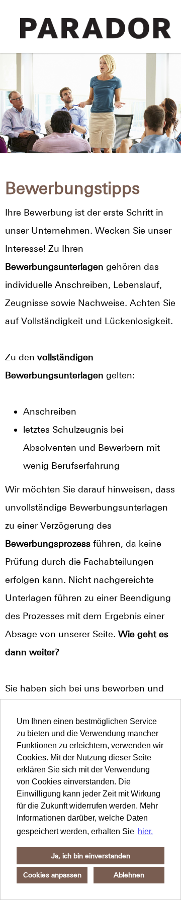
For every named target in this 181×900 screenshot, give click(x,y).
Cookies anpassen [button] (52, 875)
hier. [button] (145, 831)
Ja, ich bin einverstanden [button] (90, 856)
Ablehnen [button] (129, 875)
